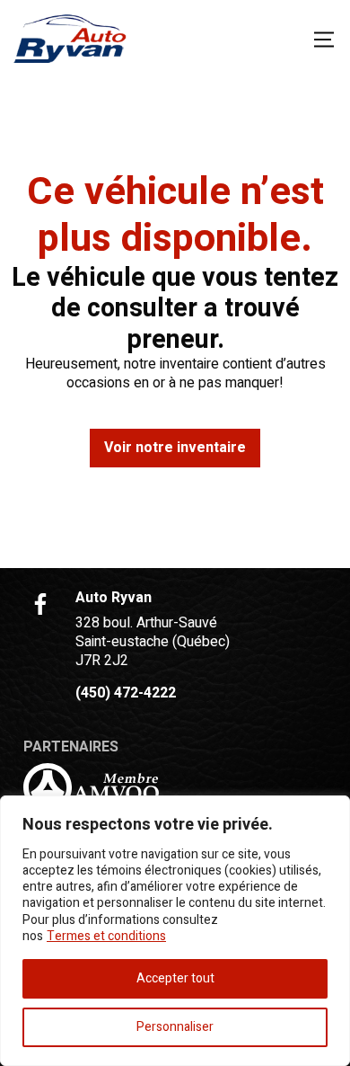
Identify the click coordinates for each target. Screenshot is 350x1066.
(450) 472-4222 (125, 693)
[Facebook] (40, 604)
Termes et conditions (106, 936)
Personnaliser (175, 1026)
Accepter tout (175, 978)
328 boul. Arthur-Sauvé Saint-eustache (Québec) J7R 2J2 (152, 641)
